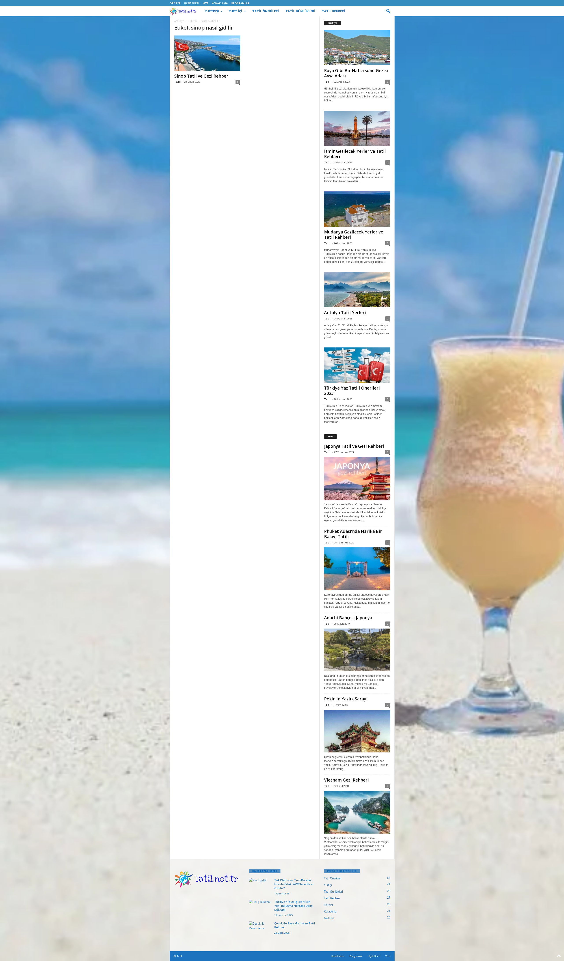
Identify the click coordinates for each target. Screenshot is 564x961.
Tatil (177, 81)
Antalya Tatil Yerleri (345, 312)
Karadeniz (330, 911)
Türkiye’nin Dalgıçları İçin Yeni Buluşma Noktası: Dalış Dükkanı (293, 906)
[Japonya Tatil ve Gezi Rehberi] (357, 478)
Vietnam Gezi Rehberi (346, 780)
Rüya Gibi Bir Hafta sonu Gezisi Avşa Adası (356, 73)
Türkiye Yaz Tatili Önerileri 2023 (352, 390)
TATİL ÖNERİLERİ (265, 11)
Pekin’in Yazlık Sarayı (345, 699)
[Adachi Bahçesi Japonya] (357, 650)
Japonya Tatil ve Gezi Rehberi (354, 446)
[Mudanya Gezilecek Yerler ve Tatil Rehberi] (357, 209)
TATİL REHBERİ (333, 11)
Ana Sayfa (179, 20)
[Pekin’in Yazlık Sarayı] (357, 731)
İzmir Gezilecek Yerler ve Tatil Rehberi (355, 153)
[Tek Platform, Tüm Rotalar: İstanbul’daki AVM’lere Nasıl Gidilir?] (260, 886)
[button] (388, 11)
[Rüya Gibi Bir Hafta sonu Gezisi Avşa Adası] (357, 47)
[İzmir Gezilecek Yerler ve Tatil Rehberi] (357, 128)
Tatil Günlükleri (333, 891)
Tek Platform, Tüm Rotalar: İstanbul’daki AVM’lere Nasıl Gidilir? (294, 884)
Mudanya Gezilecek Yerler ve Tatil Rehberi (353, 234)
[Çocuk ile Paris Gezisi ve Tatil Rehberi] (260, 929)
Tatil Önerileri (332, 878)
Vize (205, 3)
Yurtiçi (328, 885)
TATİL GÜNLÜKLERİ (300, 11)
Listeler (328, 905)
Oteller (175, 3)
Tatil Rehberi (332, 898)
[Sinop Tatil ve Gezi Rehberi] (207, 53)
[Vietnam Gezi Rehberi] (357, 812)
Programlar (240, 3)
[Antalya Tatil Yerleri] (357, 289)
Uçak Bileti (191, 3)
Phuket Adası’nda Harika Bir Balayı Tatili (353, 533)
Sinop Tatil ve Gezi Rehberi (202, 76)
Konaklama (220, 3)
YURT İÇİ (235, 11)
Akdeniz (329, 918)
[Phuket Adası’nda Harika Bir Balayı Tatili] (357, 568)
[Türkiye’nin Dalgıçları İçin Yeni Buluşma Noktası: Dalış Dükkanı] (260, 908)
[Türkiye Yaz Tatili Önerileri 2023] (357, 365)
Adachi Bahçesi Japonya (348, 618)
